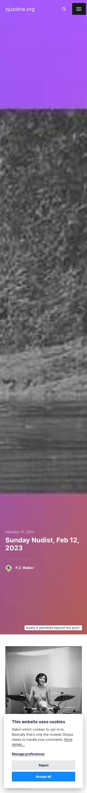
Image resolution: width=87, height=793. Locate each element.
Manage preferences (28, 754)
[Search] (64, 9)
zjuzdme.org (20, 9)
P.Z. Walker (25, 568)
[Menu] (79, 9)
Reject (43, 765)
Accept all (43, 776)
